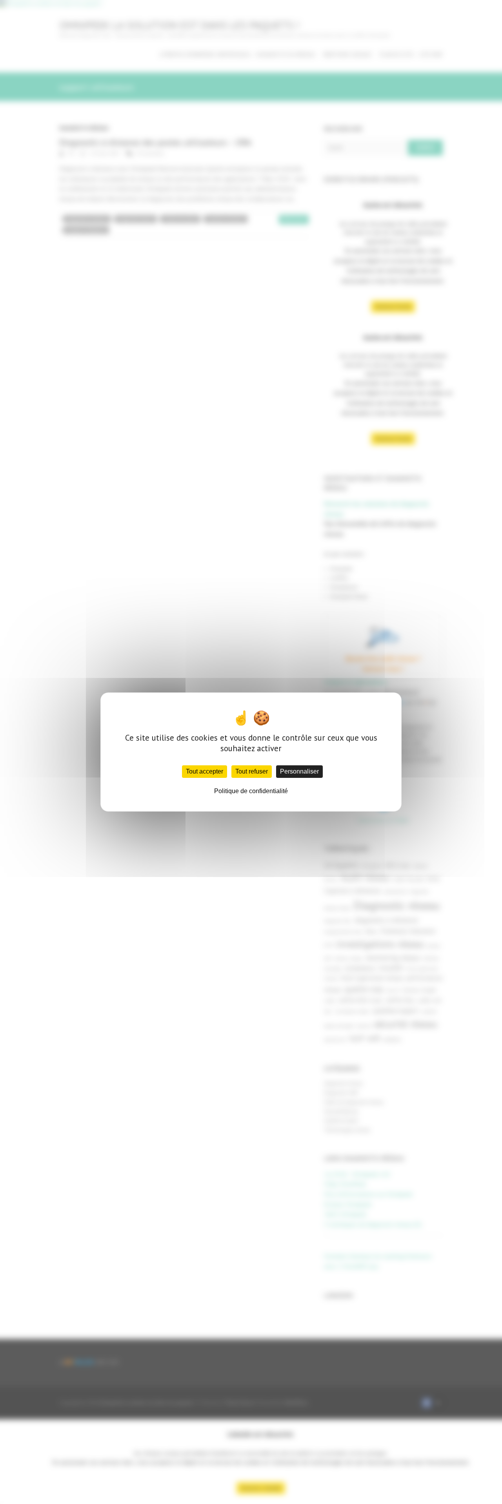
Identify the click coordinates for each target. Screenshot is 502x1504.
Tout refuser (251, 771)
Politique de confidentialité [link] (251, 791)
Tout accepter (204, 771)
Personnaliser (299, 771)
